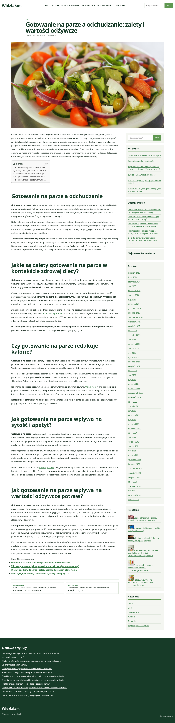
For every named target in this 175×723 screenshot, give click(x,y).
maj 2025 (132, 339)
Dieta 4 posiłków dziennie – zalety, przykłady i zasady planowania (44, 570)
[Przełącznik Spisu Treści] (45, 164)
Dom (82, 5)
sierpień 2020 (134, 477)
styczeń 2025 (133, 357)
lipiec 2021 (132, 433)
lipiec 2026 (132, 277)
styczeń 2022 (133, 424)
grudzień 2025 (134, 308)
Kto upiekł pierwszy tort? (13, 657)
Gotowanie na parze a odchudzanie (30, 167)
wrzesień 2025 (134, 321)
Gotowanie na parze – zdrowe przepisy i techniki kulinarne (40, 562)
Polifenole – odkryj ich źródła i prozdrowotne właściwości (27, 672)
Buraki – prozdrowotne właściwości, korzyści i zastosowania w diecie (33, 676)
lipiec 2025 (132, 330)
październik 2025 (135, 317)
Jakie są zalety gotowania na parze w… (31, 170)
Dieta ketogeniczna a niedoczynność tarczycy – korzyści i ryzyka (89, 588)
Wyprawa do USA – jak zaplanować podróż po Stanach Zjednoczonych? (144, 168)
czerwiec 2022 (134, 406)
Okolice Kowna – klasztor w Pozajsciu (144, 155)
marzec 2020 (133, 499)
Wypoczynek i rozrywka (95, 5)
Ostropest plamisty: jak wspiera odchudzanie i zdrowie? (27, 668)
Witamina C (90, 386)
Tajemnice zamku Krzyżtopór (141, 161)
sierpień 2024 (134, 366)
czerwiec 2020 (134, 486)
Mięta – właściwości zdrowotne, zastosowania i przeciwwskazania (31, 661)
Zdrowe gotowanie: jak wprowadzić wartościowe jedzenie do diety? (45, 566)
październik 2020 (135, 468)
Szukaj (169, 5)
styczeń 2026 (133, 304)
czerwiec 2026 (134, 281)
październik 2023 (135, 393)
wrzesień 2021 (134, 428)
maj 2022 (132, 410)
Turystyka (55, 5)
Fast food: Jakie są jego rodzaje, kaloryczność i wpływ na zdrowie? (143, 232)
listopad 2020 (134, 464)
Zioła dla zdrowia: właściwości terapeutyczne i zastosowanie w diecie (142, 240)
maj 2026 (132, 286)
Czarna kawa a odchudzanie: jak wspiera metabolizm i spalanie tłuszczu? (34, 687)
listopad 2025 (134, 313)
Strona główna (166, 716)
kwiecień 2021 (134, 442)
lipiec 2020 (132, 481)
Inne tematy (74, 5)
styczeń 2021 (133, 455)
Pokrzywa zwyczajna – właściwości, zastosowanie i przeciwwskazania (141, 582)
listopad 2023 (134, 388)
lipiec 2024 (132, 370)
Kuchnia (64, 5)
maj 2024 (132, 375)
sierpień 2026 (134, 273)
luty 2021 (132, 450)
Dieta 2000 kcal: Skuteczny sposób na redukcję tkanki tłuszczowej (144, 211)
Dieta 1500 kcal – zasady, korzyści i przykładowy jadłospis (27, 695)
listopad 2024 (134, 361)
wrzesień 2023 (134, 397)
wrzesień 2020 (134, 473)
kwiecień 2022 (134, 415)
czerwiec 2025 (134, 335)
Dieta (47, 5)
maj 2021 (132, 437)
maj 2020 (132, 490)
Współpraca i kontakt (115, 5)
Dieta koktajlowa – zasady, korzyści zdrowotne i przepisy (142, 519)
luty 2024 (132, 379)
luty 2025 (132, 353)
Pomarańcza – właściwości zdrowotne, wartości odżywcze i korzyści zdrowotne (34, 588)
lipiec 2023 (132, 402)
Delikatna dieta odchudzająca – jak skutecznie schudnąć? (143, 218)
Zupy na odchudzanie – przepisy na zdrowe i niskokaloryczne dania (141, 568)
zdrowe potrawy (46, 467)
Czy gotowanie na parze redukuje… (30, 173)
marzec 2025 (133, 348)
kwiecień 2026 (134, 290)
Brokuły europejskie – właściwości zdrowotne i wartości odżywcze (143, 225)
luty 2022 (132, 419)
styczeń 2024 (133, 384)
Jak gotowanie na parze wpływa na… (30, 176)
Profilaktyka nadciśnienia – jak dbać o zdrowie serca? (26, 684)
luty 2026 (132, 299)
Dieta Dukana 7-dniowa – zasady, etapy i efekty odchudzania (29, 691)
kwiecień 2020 (134, 495)
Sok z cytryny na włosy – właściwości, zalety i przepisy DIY (40, 573)
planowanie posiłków (52, 313)
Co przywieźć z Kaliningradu (14, 665)
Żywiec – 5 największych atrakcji (142, 174)
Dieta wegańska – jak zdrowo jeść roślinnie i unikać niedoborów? (31, 653)
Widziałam (12, 5)
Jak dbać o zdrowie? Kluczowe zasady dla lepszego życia (144, 539)
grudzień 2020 (134, 459)
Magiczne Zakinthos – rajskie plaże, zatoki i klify (144, 529)
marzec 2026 (133, 295)
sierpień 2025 (134, 326)
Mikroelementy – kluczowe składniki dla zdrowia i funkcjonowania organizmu (143, 553)
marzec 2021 (133, 446)
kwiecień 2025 (134, 344)
